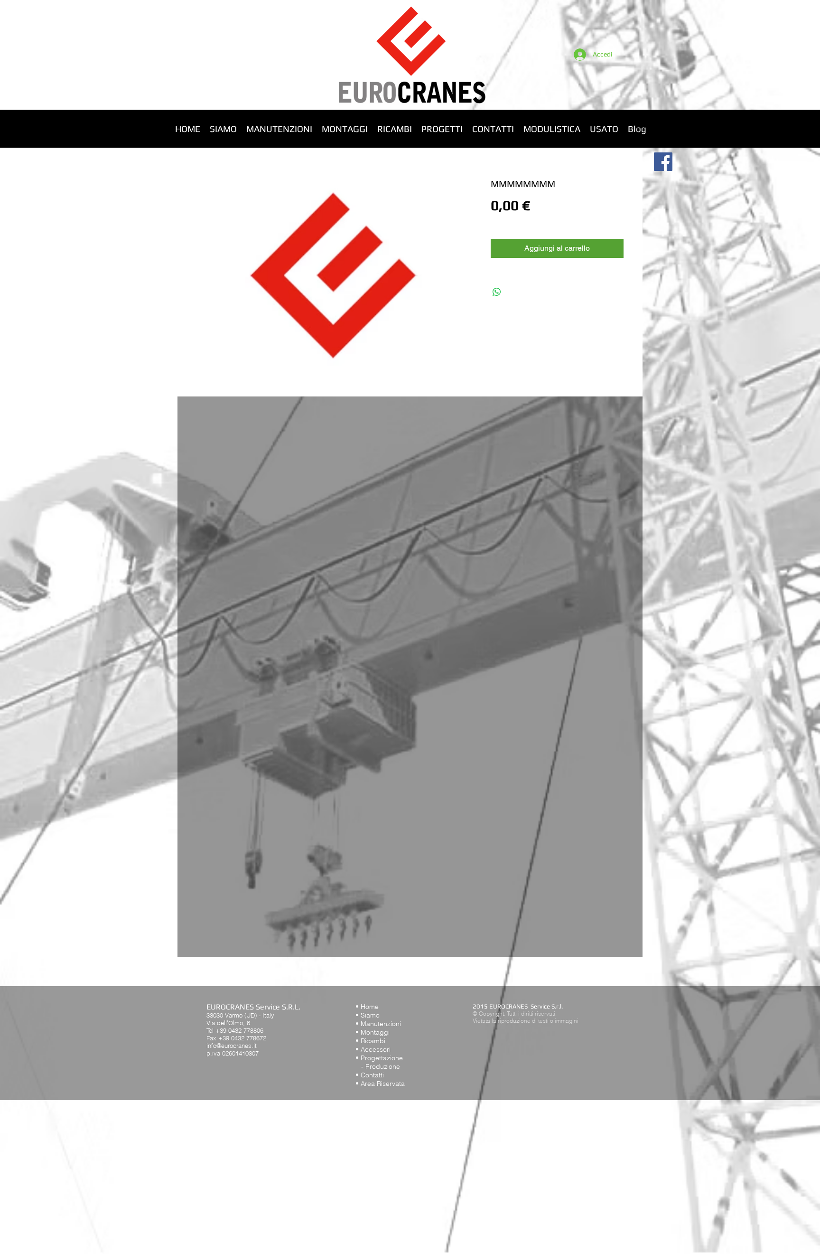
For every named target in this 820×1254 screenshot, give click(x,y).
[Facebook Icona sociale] (663, 161)
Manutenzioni (381, 1023)
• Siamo (367, 1015)
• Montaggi (372, 1032)
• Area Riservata (380, 1083)
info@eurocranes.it (231, 1045)
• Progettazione (379, 1058)
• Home (367, 1006)
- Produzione (377, 1066)
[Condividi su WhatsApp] (497, 292)
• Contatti (369, 1075)
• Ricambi (370, 1041)
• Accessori (373, 1049)
